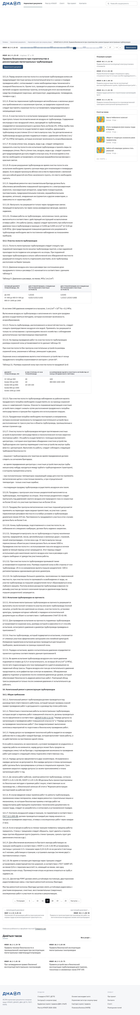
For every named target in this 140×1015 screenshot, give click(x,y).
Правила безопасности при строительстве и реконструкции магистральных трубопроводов (27, 60)
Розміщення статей (115, 1008)
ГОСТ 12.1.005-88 (10, 816)
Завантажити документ (12, 67)
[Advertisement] (70, 23)
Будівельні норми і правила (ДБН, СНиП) (52, 1004)
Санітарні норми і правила (81, 1004)
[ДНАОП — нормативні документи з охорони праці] (11, 3)
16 (42, 901)
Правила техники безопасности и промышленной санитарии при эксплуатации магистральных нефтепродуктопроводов (24, 950)
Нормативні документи (33, 3)
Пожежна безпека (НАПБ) (81, 1008)
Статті (62, 3)
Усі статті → (102, 159)
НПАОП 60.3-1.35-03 (10, 55)
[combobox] (123, 3)
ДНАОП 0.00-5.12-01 (44, 717)
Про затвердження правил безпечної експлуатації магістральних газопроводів (22, 965)
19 (57, 901)
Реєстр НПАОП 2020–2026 (47, 1008)
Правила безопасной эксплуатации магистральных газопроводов (64, 948)
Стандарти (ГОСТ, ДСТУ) (46, 996)
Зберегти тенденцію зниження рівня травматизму (120, 139)
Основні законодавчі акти (81, 996)
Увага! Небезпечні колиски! (117, 117)
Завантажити (131, 47)
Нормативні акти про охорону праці (40, 42)
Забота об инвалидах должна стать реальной (119, 149)
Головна (5, 42)
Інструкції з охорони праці (47, 1000)
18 (52, 901)
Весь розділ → (86, 938)
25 (65, 901)
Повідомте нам (40, 929)
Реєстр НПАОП (51, 3)
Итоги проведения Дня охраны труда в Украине (120, 128)
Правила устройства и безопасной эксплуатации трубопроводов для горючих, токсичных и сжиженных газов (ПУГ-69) (68, 967)
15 (37, 901)
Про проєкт (71, 3)
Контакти (82, 3)
